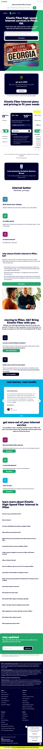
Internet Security (4, 696)
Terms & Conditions (8, 67)
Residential (24, 714)
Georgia (14, 13)
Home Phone (3, 702)
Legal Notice (16, 743)
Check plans (21, 284)
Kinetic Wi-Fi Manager (5, 704)
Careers (2, 716)
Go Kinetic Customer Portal (27, 696)
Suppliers (3, 722)
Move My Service (25, 698)
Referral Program (25, 702)
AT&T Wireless (4, 698)
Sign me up (28, 648)
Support (24, 692)
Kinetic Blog (24, 700)
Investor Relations (4, 720)
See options (9, 451)
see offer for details (32, 95)
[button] (40, 744)
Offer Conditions (4, 724)
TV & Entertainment (5, 700)
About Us (3, 714)
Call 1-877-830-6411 (11, 350)
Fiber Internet (4, 692)
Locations (5, 13)
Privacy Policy (3, 743)
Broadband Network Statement (7, 726)
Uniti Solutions (25, 720)
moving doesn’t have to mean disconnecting (14, 347)
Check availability (11, 374)
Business (24, 718)
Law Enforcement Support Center (8, 728)
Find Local (24, 694)
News (2, 718)
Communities (25, 716)
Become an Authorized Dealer (28, 708)
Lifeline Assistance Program (28, 704)
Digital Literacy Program (27, 706)
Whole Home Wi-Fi (5, 694)
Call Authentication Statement (7, 730)
